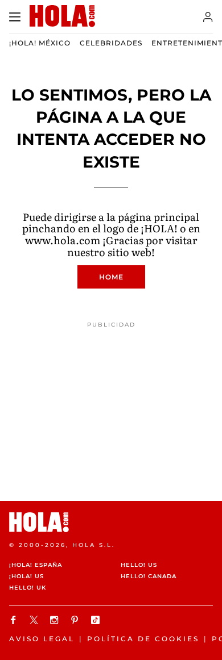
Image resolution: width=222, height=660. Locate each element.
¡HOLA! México (40, 43)
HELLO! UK (27, 587)
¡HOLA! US (26, 576)
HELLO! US (139, 565)
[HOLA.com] (111, 522)
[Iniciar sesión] (208, 17)
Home (111, 277)
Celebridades (111, 43)
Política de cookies (143, 638)
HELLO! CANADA (148, 576)
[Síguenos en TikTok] (96, 620)
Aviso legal (42, 638)
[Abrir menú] (14, 17)
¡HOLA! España (35, 565)
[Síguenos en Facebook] (14, 620)
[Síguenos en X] (35, 620)
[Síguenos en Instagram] (55, 620)
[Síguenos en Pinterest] (76, 620)
